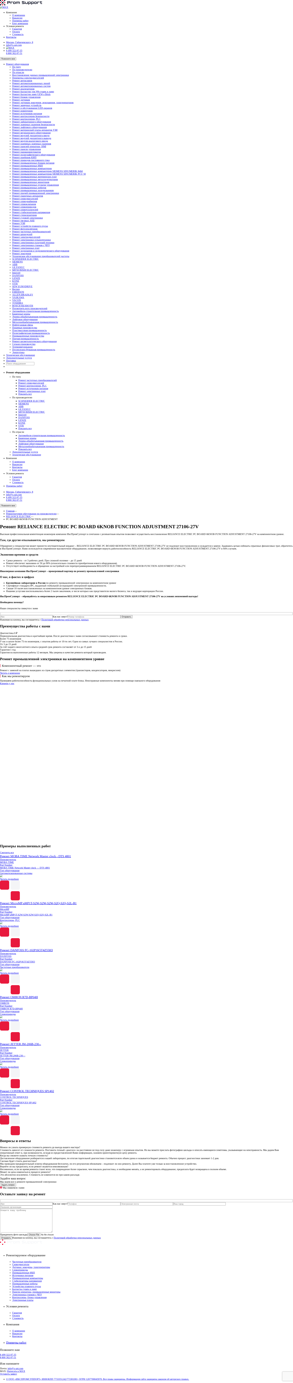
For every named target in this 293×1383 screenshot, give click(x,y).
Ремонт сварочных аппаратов (27, 196)
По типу (16, 67)
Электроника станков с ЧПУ (27, 1294)
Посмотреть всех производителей (29, 308)
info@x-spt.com (14, 45)
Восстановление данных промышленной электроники (40, 75)
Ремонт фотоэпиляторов (25, 229)
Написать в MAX (16, 1371)
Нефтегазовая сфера (22, 325)
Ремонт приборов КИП (24, 157)
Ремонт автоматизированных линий (31, 83)
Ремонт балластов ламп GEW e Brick (31, 94)
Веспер (16, 289)
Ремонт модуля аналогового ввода (30, 141)
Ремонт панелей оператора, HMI (29, 146)
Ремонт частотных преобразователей (31, 231)
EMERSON (18, 292)
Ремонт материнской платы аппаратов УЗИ (35, 130)
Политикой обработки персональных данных (65, 619)
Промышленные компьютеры (27, 1278)
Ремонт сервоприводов (24, 207)
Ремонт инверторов (22, 110)
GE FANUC (18, 267)
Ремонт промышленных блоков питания (33, 163)
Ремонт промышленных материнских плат (34, 176)
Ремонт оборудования (17, 64)
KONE (15, 281)
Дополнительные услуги (19, 358)
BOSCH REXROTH (22, 305)
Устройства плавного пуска (26, 1286)
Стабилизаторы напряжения (27, 1281)
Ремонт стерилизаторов (24, 215)
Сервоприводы (20, 1270)
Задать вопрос (8, 1185)
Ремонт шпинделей (22, 234)
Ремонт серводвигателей (25, 198)
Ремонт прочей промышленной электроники (35, 193)
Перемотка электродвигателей (28, 78)
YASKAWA (18, 297)
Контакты (11, 37)
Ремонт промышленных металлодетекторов (35, 179)
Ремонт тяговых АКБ (23, 220)
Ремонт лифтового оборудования (29, 127)
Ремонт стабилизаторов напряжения (31, 212)
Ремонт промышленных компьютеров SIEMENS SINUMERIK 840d (47, 171)
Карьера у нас (7, 683)
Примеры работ (20, 20)
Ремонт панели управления (26, 149)
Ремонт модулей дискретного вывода (31, 138)
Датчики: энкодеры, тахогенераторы (31, 1267)
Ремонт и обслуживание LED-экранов (32, 108)
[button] (146, 833)
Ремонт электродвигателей (26, 237)
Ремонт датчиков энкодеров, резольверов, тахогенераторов (43, 102)
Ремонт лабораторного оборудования (31, 121)
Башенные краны (21, 314)
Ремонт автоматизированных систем (31, 86)
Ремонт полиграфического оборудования (33, 154)
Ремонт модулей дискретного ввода (30, 135)
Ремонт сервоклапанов (24, 204)
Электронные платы (22, 1300)
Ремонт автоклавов (22, 80)
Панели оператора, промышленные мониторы (36, 1292)
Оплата (16, 31)
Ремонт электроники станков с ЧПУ (31, 245)
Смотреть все (7, 852)
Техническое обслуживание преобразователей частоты (40, 256)
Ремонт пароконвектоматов (26, 152)
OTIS (15, 283)
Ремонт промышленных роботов (29, 187)
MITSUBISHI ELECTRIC (25, 270)
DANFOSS (18, 275)
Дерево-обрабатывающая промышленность (34, 316)
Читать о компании (10, 673)
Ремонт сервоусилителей (25, 209)
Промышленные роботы (25, 1283)
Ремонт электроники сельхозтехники (31, 240)
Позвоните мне (8, 59)
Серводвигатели (20, 1264)
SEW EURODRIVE (22, 286)
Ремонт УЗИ (18, 223)
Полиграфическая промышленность (31, 333)
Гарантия (17, 29)
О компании (18, 15)
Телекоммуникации (22, 347)
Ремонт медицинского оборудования (31, 132)
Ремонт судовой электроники (27, 218)
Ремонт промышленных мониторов (30, 182)
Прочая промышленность (25, 338)
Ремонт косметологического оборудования (34, 341)
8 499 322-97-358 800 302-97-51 (14, 52)
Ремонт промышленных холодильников (33, 190)
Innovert (16, 272)
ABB (14, 264)
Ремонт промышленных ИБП (27, 165)
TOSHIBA (17, 303)
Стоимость (18, 34)
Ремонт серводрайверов (24, 201)
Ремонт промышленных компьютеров (32, 168)
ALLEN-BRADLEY (22, 294)
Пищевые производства (24, 327)
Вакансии (17, 18)
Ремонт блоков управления (26, 97)
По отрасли (18, 72)
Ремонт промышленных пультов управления (35, 185)
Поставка (11, 360)
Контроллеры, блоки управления (29, 1297)
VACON (16, 300)
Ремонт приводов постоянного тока (31, 160)
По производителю (22, 69)
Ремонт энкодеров (21, 253)
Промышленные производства (28, 336)
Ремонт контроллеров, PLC (26, 119)
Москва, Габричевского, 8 (19, 42)
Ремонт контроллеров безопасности (30, 116)
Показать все (25, 394)
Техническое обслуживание (20, 355)
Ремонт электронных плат (26, 248)
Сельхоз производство (23, 344)
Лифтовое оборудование (25, 319)
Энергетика (18, 352)
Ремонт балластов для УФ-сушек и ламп (33, 91)
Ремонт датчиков (21, 100)
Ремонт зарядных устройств (26, 105)
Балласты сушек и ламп (24, 1289)
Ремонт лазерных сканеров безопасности (33, 124)
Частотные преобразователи (27, 1261)
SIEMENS (17, 261)
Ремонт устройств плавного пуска (30, 226)
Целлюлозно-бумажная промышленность (33, 349)
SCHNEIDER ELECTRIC (25, 259)
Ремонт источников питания (27, 113)
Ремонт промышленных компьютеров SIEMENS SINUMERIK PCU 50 (49, 174)
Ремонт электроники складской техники (33, 242)
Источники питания (22, 1275)
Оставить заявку (8, 1374)
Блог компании (20, 23)
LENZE (16, 278)
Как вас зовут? (60, 616)
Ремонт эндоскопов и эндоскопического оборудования (40, 250)
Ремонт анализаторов (23, 89)
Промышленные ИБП (23, 1272)
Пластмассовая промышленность (29, 330)
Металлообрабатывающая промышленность (35, 322)
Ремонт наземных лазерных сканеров (31, 143)
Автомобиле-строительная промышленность (35, 311)
